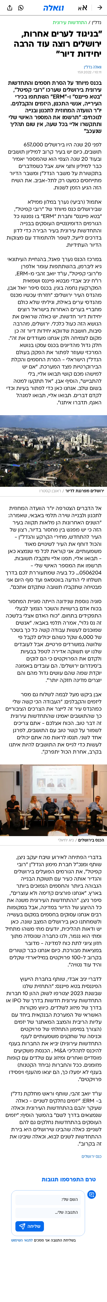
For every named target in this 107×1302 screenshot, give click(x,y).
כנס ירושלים (92, 1157)
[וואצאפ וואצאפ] (21, 8)
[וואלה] (53, 8)
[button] (82, 7)
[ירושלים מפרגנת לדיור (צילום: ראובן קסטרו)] (53, 456)
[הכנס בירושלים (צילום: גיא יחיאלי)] (53, 805)
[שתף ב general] (10, 8)
